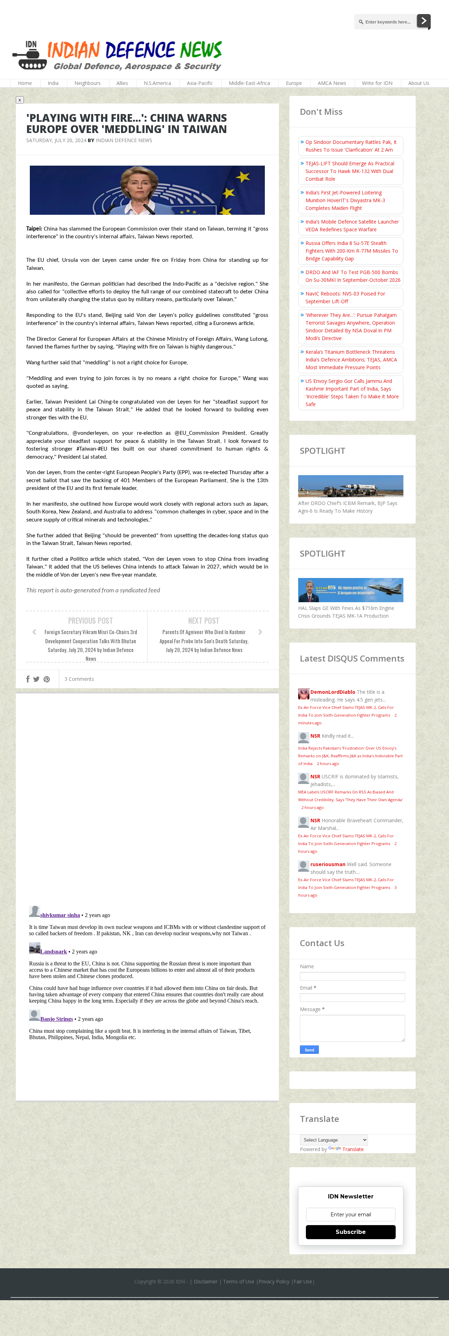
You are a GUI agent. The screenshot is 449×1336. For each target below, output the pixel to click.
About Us (418, 83)
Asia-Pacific (200, 83)
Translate (353, 1149)
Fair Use (303, 1281)
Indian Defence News (124, 140)
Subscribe (351, 1232)
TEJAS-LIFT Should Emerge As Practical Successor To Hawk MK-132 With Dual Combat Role (350, 171)
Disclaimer (205, 1281)
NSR (315, 735)
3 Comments (79, 679)
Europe (294, 83)
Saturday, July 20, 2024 (56, 140)
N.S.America (157, 83)
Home (25, 83)
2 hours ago (328, 763)
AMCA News (332, 83)
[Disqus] (147, 801)
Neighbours (87, 83)
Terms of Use (238, 1281)
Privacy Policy (274, 1281)
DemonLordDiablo (332, 692)
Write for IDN (377, 83)
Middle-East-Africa (249, 83)
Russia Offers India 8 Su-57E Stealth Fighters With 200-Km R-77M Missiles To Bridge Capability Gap (352, 251)
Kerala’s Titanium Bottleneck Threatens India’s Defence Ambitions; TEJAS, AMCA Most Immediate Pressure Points (351, 359)
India (53, 83)
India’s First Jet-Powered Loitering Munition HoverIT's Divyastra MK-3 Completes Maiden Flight (345, 200)
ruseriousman (328, 864)
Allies (122, 83)
